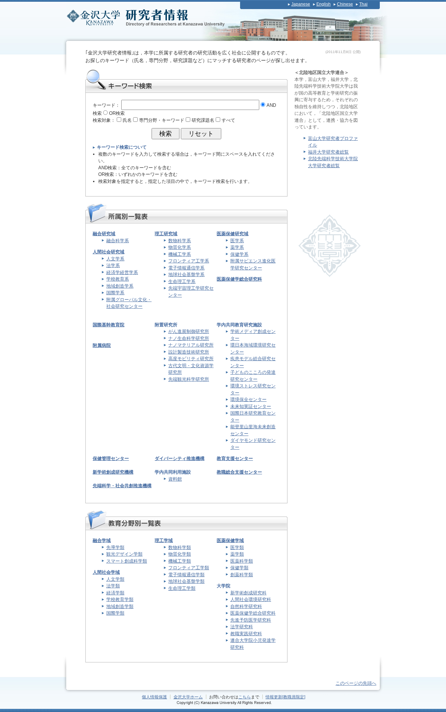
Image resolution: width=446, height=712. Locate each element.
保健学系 (239, 254)
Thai (363, 4)
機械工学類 (179, 561)
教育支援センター (235, 458)
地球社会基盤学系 (186, 274)
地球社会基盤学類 (186, 581)
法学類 (113, 585)
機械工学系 (179, 254)
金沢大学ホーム (188, 697)
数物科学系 (179, 240)
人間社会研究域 (108, 251)
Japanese (300, 4)
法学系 (113, 265)
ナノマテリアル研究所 (191, 345)
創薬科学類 (241, 574)
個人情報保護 (154, 697)
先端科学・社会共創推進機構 (122, 485)
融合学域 (102, 540)
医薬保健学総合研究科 (239, 279)
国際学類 (115, 613)
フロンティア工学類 (188, 567)
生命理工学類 (181, 588)
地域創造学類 (119, 606)
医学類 (237, 547)
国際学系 (115, 292)
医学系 (237, 240)
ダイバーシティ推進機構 (180, 458)
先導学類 (115, 547)
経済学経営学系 (122, 272)
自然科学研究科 (246, 606)
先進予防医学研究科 (250, 620)
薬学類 (237, 554)
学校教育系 (117, 279)
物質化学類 (179, 554)
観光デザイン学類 (124, 554)
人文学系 (115, 258)
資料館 (175, 479)
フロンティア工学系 (188, 261)
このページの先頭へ (356, 683)
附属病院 (102, 345)
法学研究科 (241, 626)
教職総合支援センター (239, 472)
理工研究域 (166, 233)
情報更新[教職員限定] (285, 697)
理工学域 (164, 540)
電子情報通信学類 (186, 574)
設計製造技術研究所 (188, 352)
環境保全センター (248, 399)
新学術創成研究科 (248, 592)
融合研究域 (104, 233)
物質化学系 (179, 247)
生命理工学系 (181, 281)
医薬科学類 (241, 561)
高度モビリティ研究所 (191, 358)
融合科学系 (117, 240)
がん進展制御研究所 (188, 331)
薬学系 (237, 247)
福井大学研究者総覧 (328, 152)
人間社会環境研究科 (250, 599)
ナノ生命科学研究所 (188, 338)
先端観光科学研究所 (188, 379)
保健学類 (239, 567)
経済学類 (115, 592)
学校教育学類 (119, 599)
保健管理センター (111, 458)
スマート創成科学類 (126, 561)
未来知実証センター (250, 406)
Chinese (345, 4)
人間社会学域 (106, 572)
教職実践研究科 (246, 633)
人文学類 (115, 579)
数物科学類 (179, 547)
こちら (244, 697)
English (323, 4)
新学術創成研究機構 (113, 472)
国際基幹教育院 (108, 324)
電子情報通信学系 (186, 267)
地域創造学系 (119, 286)
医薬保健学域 (230, 540)
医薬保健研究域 (232, 233)
